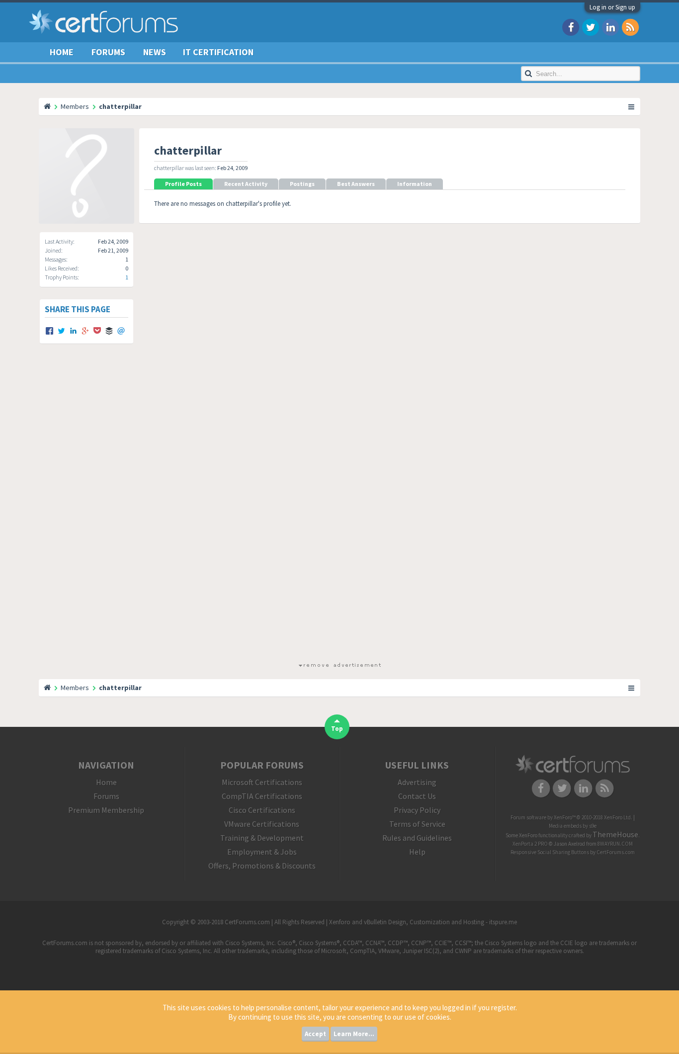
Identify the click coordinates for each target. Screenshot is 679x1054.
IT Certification (218, 52)
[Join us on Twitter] (590, 26)
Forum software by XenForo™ (571, 817)
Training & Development (262, 838)
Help (417, 852)
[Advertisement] (339, 511)
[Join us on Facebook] (571, 26)
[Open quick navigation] (631, 106)
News (154, 52)
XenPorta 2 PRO (530, 843)
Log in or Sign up (612, 7)
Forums (108, 52)
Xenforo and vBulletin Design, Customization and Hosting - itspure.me (423, 922)
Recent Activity (245, 183)
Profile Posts (183, 183)
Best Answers (356, 183)
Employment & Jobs (262, 852)
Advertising (417, 782)
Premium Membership (106, 810)
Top (337, 728)
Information (414, 183)
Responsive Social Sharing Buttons (549, 852)
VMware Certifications (261, 824)
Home (62, 52)
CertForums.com (615, 852)
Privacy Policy (417, 810)
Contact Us (417, 796)
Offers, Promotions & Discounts (262, 866)
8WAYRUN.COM (615, 843)
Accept (315, 1034)
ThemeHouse (615, 834)
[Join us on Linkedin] (610, 26)
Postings (302, 183)
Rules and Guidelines (417, 838)
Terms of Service (417, 824)
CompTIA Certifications (262, 796)
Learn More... (354, 1034)
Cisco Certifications (262, 810)
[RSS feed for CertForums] (630, 26)
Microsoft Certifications (262, 782)
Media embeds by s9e (572, 825)
